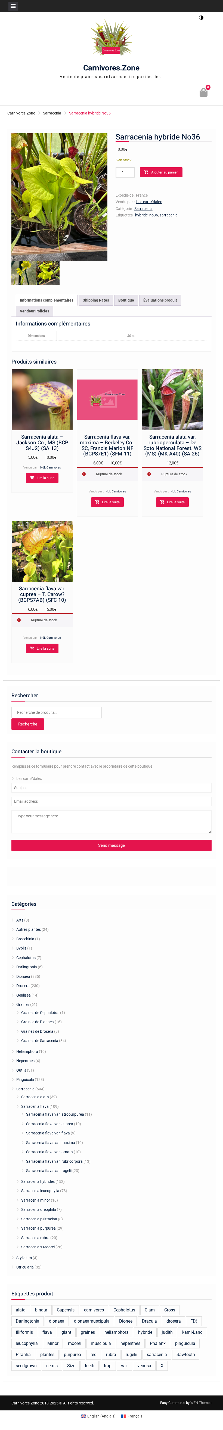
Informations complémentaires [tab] (46, 300)
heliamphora (116, 1332)
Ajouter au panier (164, 172)
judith (167, 1332)
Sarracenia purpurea (38, 1228)
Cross (169, 1310)
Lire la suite (45, 477)
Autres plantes (28, 929)
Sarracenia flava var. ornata (49, 1152)
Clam (150, 1310)
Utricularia (25, 1267)
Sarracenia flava (35, 1106)
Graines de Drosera (37, 1031)
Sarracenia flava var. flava (48, 1133)
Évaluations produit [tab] (160, 300)
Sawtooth (185, 1354)
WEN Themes (201, 1403)
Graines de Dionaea (37, 1022)
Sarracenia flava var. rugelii (49, 1170)
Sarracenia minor (35, 1200)
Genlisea (23, 995)
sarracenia (169, 215)
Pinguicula (25, 1079)
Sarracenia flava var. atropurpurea (55, 1114)
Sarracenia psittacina (39, 1219)
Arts (19, 920)
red (94, 1354)
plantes (47, 1354)
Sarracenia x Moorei (38, 1247)
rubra (111, 1354)
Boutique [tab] (126, 300)
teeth (89, 1365)
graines (88, 1332)
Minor (52, 1343)
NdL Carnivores (50, 467)
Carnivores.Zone (111, 68)
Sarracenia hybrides (38, 1181)
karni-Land (192, 1332)
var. (124, 1365)
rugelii (131, 1354)
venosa (144, 1365)
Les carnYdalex (149, 202)
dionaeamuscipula (92, 1321)
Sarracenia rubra (35, 1238)
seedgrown (26, 1365)
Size (71, 1365)
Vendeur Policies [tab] (34, 311)
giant (66, 1332)
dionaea (56, 1321)
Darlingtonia (26, 967)
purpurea (72, 1354)
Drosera (23, 986)
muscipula (101, 1343)
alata (21, 1310)
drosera (173, 1321)
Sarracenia (52, 113)
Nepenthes (25, 1061)
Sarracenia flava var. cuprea (49, 1124)
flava (47, 1332)
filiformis (24, 1332)
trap (108, 1365)
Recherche (27, 724)
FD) (193, 1321)
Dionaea (23, 976)
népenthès (130, 1343)
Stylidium (24, 1258)
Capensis (66, 1310)
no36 (153, 215)
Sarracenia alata (35, 1097)
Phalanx (158, 1343)
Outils (21, 1070)
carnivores (94, 1310)
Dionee (125, 1321)
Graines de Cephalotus (40, 1012)
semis (52, 1365)
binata (41, 1310)
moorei (74, 1343)
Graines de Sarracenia (39, 1040)
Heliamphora (27, 1051)
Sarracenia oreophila (38, 1209)
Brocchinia (25, 939)
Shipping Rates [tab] (96, 300)
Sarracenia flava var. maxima (50, 1142)
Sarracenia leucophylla (40, 1191)
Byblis (21, 948)
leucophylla (27, 1343)
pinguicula (185, 1343)
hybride (141, 215)
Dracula (149, 1321)
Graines (22, 1004)
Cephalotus (26, 958)
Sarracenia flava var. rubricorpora (54, 1161)
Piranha (23, 1354)
